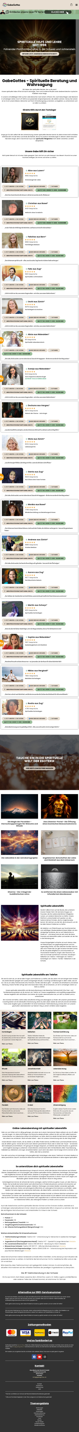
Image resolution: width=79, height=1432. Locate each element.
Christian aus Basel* (38, 203)
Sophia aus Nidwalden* (39, 637)
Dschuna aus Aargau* (39, 405)
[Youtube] (39, 1356)
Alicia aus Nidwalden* (38, 334)
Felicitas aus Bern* (37, 236)
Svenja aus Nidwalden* (39, 368)
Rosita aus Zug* (35, 703)
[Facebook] (34, 1356)
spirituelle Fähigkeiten (44, 139)
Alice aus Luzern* (36, 170)
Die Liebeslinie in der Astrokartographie (19, 858)
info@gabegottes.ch (39, 1377)
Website (8, 1239)
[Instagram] (44, 1356)
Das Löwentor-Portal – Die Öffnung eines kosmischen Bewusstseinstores (59, 822)
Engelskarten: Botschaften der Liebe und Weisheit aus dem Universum (59, 859)
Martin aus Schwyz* (37, 605)
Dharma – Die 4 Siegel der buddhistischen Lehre (19, 893)
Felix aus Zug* (35, 269)
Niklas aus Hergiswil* (38, 670)
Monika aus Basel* (37, 504)
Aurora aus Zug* (36, 572)
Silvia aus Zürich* (36, 439)
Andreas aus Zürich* (38, 539)
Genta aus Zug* (36, 471)
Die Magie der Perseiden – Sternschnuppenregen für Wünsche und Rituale (19, 823)
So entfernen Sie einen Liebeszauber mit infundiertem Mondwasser (59, 893)
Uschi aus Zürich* (36, 301)
